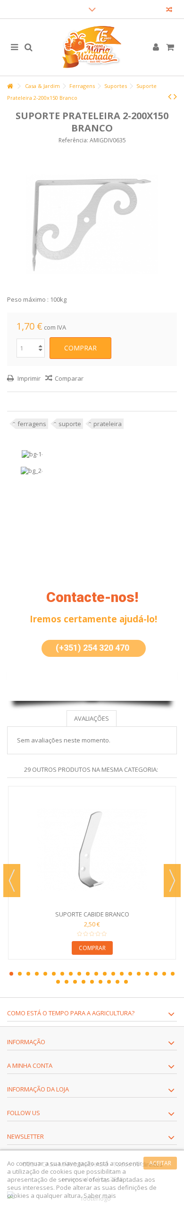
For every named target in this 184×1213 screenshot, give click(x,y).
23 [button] (75, 982)
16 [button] (139, 974)
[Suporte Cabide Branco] (92, 849)
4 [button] (37, 974)
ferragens (31, 423)
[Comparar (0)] (169, 10)
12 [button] (105, 974)
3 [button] (28, 974)
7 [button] (62, 974)
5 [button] (45, 974)
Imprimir (28, 378)
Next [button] (172, 880)
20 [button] (173, 974)
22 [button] (66, 982)
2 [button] (20, 974)
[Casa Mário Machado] (92, 47)
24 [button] (83, 982)
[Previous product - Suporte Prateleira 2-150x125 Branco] (169, 96)
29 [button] (126, 982)
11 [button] (96, 974)
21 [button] (58, 982)
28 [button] (117, 982)
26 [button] (100, 982)
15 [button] (130, 974)
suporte (70, 423)
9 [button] (79, 974)
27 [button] (109, 982)
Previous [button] (11, 880)
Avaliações (91, 718)
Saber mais (100, 1195)
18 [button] (156, 974)
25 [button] (92, 982)
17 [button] (147, 974)
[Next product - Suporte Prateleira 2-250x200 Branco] (175, 96)
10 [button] (88, 974)
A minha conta (29, 1065)
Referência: (73, 140)
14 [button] (122, 974)
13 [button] (113, 974)
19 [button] (164, 974)
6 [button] (54, 974)
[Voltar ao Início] (10, 86)
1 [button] (11, 974)
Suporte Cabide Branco (92, 914)
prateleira (107, 423)
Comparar (69, 378)
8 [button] (71, 974)
